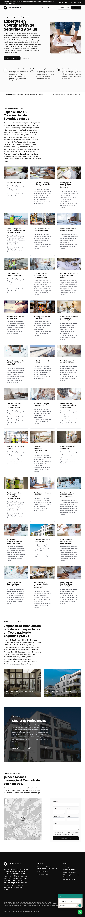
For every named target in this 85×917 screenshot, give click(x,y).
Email (55, 809)
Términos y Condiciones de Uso (65, 834)
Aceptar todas (63, 2)
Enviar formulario (66, 838)
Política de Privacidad (72, 832)
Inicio (44, 7)
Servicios (51, 7)
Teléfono (69, 809)
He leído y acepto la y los (67, 833)
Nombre (55, 801)
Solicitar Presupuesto (11, 58)
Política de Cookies (69, 869)
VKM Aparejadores (14, 8)
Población (70, 816)
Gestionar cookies (76, 2)
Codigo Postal (57, 816)
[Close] (80, 896)
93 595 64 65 (65, 7)
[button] (22, 818)
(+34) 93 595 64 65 (42, 871)
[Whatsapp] (80, 912)
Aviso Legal (66, 867)
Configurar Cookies (69, 879)
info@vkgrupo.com (42, 874)
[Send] (79, 905)
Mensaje (55, 823)
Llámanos (26, 58)
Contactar (75, 7)
